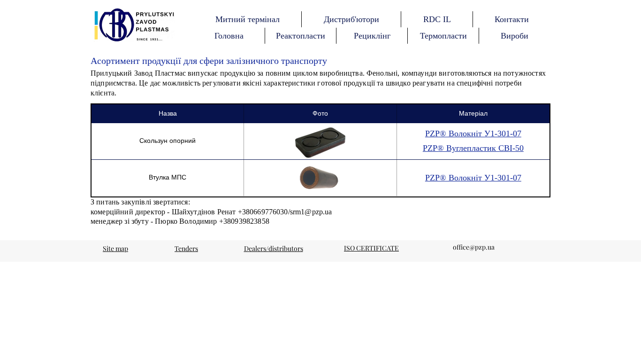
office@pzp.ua (474, 247)
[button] (229, 36)
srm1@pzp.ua (311, 212)
